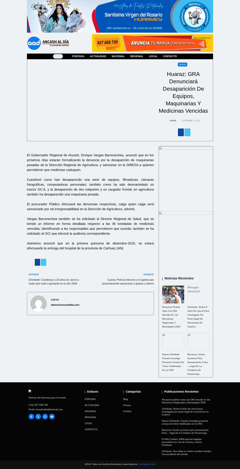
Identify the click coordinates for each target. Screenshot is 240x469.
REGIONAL (136, 56)
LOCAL (153, 56)
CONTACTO (170, 56)
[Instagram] (45, 416)
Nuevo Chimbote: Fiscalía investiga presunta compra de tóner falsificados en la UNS (173, 362)
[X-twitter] (38, 416)
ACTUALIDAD (98, 56)
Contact (127, 411)
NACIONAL (118, 56)
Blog (125, 399)
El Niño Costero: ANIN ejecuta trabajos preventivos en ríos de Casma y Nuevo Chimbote (182, 442)
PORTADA (78, 56)
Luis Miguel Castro (147, 464)
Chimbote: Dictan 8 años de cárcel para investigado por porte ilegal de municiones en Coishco (185, 411)
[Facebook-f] (31, 416)
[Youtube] (52, 416)
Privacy (127, 405)
